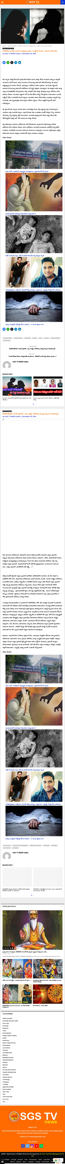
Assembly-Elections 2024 (10, 1021)
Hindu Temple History (9, 1043)
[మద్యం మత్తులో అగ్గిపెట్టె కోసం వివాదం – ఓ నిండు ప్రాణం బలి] (34, 307)
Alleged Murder (7, 338)
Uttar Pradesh (7, 1089)
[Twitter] (27, 1146)
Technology (6, 1079)
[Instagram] (32, 1146)
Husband (34, 338)
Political (5, 1062)
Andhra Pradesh (6, 48)
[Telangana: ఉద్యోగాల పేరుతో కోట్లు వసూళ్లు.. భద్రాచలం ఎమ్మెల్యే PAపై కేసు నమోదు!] (34, 272)
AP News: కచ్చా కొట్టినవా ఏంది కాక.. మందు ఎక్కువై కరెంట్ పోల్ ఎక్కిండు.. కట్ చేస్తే (47, 890)
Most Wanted (6, 848)
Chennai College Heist (35, 845)
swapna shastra (7, 1077)
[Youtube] (37, 1146)
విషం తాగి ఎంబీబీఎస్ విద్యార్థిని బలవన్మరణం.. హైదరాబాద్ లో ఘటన (27, 171)
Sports (5, 1067)
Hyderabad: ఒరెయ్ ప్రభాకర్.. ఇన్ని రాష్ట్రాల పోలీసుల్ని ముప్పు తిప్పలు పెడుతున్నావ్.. (32, 348)
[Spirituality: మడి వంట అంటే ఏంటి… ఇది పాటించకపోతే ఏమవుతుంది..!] (17, 994)
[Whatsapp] (41, 1146)
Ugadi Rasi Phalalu (8, 1087)
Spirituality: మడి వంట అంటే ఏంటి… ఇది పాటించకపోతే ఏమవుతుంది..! (16, 1006)
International (6, 1045)
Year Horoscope (7, 1096)
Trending (5, 1084)
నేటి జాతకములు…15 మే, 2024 (40, 1005)
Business (5, 1028)
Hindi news (6, 1040)
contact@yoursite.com (37, 1136)
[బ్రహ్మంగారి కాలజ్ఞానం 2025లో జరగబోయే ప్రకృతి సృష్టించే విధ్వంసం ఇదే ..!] (32, 930)
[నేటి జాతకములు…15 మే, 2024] (47, 994)
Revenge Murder (55, 338)
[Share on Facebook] (4, 62)
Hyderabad (54, 845)
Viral (4, 1094)
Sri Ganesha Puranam (9, 1070)
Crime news (27, 338)
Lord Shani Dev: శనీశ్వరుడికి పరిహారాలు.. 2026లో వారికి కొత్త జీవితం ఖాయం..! (32, 356)
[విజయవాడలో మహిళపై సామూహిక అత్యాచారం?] (34, 192)
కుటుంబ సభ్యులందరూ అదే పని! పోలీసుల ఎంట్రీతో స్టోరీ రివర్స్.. (46, 399)
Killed (40, 338)
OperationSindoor (8, 1060)
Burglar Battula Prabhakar (20, 845)
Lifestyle (5, 1050)
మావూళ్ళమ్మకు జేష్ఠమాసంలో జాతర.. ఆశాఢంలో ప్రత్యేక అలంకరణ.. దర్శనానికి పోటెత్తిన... (47, 981)
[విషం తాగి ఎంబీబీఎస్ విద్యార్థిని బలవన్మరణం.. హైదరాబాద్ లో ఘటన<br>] (34, 155)
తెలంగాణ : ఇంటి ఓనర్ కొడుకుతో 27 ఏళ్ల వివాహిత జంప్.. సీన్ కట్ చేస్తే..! (17, 399)
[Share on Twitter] (12, 62)
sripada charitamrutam (9, 1072)
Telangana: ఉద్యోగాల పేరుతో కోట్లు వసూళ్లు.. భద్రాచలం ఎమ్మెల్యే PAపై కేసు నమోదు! (33, 290)
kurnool (46, 338)
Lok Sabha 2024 (7, 1053)
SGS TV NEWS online (12, 53)
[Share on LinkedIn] (20, 62)
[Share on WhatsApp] (8, 62)
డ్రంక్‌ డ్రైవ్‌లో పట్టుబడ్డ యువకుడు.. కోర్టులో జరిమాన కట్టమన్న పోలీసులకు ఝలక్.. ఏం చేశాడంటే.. (16, 890)
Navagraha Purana (8, 1057)
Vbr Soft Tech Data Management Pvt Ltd (47, 1155)
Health (4, 1038)
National (5, 1055)
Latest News (6, 1048)
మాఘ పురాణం (6, 1099)
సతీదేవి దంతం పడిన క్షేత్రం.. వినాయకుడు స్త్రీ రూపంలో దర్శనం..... (17, 980)
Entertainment (7, 1033)
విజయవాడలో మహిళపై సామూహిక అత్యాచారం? (21, 213)
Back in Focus (7, 845)
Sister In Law (6, 340)
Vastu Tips (6, 1092)
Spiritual (5, 1065)
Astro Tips (6, 1023)
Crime (12, 48)
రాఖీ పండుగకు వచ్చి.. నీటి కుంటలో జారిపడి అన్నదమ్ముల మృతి (25, 255)
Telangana (9, 411)
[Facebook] (23, 1146)
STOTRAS (6, 1075)
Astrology (5, 1026)
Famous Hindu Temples (10, 1035)
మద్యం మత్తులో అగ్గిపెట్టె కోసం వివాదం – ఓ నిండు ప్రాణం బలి (24, 324)
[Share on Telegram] (16, 62)
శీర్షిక (4, 1101)
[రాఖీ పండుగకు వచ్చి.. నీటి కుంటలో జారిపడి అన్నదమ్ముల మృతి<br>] (34, 234)
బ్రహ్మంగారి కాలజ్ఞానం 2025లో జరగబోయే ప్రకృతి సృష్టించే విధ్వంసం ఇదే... (25, 951)
